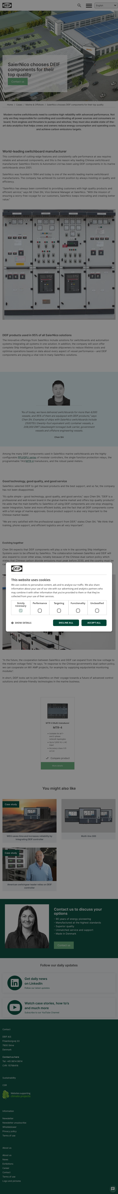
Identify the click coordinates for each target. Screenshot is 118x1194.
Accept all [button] (94, 622)
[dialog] (59, 596)
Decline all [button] (66, 622)
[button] (21, 623)
